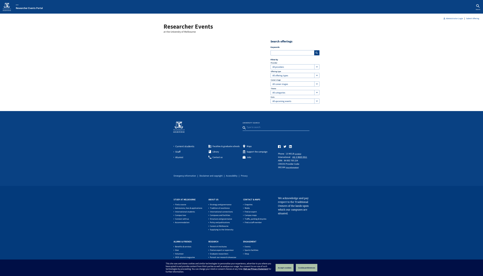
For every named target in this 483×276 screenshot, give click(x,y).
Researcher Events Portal (29, 8)
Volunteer (179, 254)
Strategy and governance (220, 204)
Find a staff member (253, 222)
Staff (177, 151)
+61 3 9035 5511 (299, 157)
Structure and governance (221, 219)
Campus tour (180, 215)
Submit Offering (472, 18)
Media (247, 208)
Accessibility (231, 175)
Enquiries (249, 204)
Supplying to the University (221, 229)
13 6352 (298, 154)
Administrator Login (453, 18)
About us (213, 199)
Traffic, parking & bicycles (255, 219)
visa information (292, 167)
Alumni (179, 157)
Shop (247, 254)
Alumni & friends (183, 241)
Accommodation (182, 222)
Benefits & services (183, 246)
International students (185, 212)
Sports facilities (251, 250)
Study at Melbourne (185, 199)
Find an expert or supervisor (222, 250)
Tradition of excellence (220, 208)
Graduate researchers (219, 254)
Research (213, 241)
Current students (184, 146)
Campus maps (251, 215)
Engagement (249, 241)
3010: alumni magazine (185, 257)
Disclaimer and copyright (211, 175)
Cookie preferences (306, 267)
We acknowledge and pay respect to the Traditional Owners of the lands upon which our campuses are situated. (293, 205)
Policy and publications (220, 222)
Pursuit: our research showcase (223, 257)
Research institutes (218, 246)
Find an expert (251, 212)
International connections (221, 212)
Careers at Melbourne (219, 226)
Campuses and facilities (220, 215)
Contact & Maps (251, 199)
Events (248, 246)
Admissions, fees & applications (188, 208)
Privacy (244, 175)
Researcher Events (188, 26)
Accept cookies (284, 267)
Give (177, 250)
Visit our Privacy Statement (255, 269)
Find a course (180, 204)
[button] (295, 66)
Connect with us (182, 219)
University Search (251, 123)
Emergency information (185, 175)
